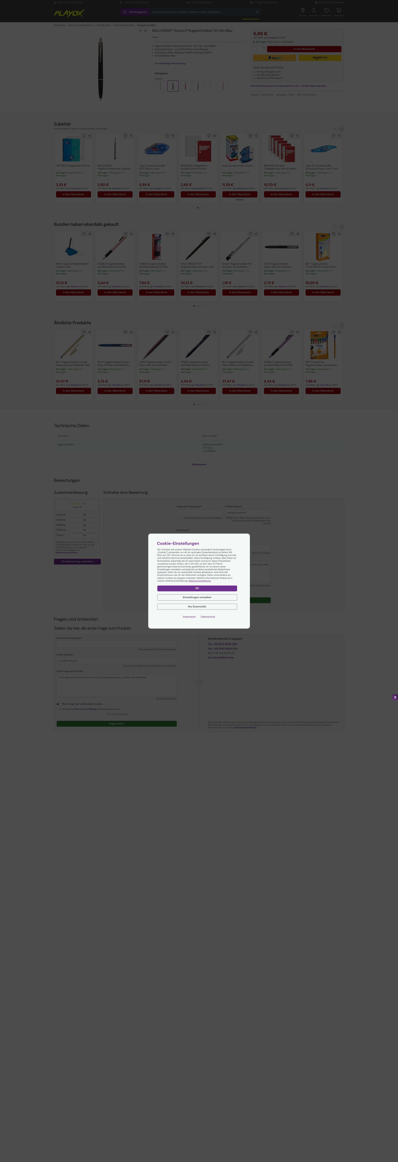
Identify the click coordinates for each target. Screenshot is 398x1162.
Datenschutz (208, 616)
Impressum (189, 616)
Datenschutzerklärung (199, 581)
